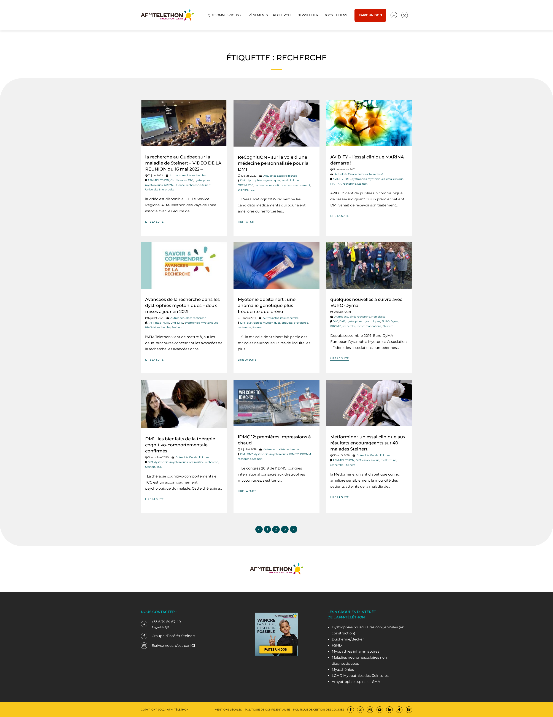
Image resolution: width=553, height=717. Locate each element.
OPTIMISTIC (245, 185)
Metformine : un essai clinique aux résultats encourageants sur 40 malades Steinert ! (367, 443)
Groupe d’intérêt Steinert (173, 636)
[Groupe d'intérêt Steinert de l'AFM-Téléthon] (167, 15)
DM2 (180, 322)
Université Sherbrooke (159, 189)
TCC (252, 189)
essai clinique (290, 180)
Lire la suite (154, 221)
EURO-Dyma (390, 321)
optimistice (196, 462)
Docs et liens (335, 15)
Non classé (376, 174)
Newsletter (307, 15)
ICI (192, 646)
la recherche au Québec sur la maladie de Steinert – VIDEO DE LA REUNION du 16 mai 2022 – (183, 163)
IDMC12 (294, 454)
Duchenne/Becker (348, 639)
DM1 (190, 180)
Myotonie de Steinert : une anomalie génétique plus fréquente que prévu (267, 305)
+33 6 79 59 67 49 (166, 622)
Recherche (282, 15)
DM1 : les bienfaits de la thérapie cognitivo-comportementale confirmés (180, 445)
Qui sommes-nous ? (225, 15)
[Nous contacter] (394, 15)
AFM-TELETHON (158, 180)
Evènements (257, 15)
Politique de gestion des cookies (318, 709)
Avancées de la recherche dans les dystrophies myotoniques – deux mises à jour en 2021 (182, 305)
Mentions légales (228, 709)
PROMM (150, 327)
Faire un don (370, 15)
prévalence (301, 322)
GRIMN (168, 185)
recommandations (369, 326)
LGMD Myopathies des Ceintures (360, 676)
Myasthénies (343, 669)
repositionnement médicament (289, 185)
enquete (287, 322)
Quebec (180, 185)
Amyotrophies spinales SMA (356, 682)
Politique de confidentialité (267, 709)
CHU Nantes (178, 180)
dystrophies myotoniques (263, 180)
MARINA (336, 183)
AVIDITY (338, 178)
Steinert (205, 185)
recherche (192, 185)
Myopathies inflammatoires (355, 651)
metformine (388, 460)
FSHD (337, 645)
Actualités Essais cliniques (280, 175)
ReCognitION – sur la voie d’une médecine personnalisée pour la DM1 (273, 163)
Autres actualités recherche (187, 175)
